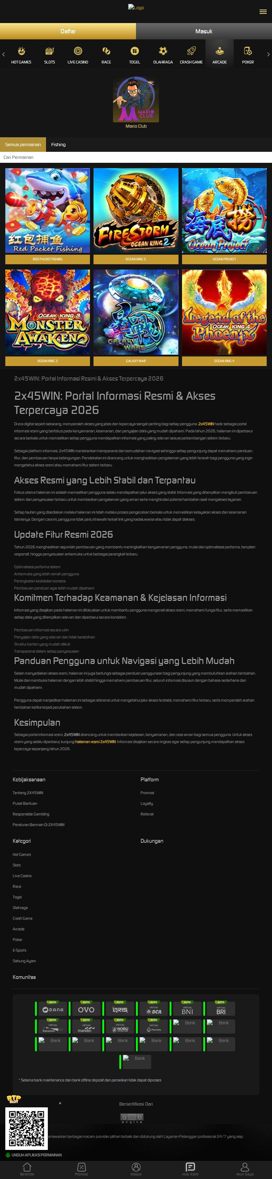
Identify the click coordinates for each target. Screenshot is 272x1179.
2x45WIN (206, 423)
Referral (147, 814)
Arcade (219, 62)
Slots (49, 62)
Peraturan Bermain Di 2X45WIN (38, 824)
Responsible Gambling (31, 814)
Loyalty (147, 803)
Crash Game (191, 62)
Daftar (68, 31)
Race (106, 62)
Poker (248, 62)
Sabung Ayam (24, 960)
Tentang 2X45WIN (28, 792)
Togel (134, 62)
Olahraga (163, 62)
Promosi (147, 792)
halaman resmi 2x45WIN (95, 741)
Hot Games (21, 62)
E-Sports (19, 950)
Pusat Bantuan (25, 803)
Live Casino (78, 62)
